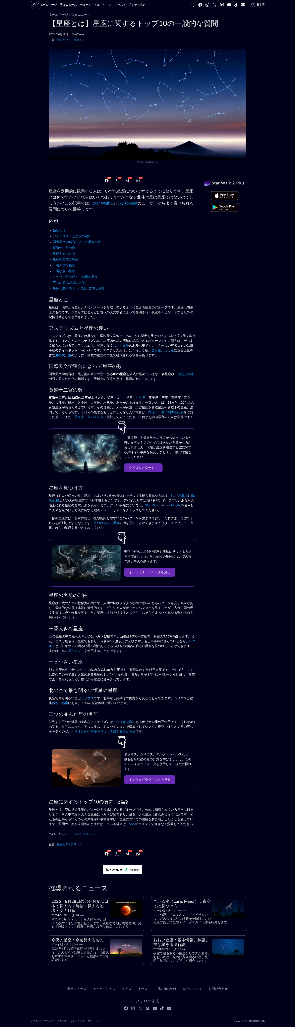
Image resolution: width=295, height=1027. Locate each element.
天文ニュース (81, 14)
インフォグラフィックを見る (150, 572)
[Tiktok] (236, 5)
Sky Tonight (127, 203)
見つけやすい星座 (106, 523)
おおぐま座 (121, 345)
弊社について (192, 988)
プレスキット (77, 1021)
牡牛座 (140, 397)
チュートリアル (104, 988)
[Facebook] (200, 5)
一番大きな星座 (64, 265)
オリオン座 (124, 722)
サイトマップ (95, 1021)
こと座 (156, 350)
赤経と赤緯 (186, 374)
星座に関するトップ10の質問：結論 (79, 288)
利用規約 (62, 1021)
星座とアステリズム (69, 40)
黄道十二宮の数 (64, 247)
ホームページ (58, 14)
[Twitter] (215, 5)
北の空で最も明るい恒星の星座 (75, 277)
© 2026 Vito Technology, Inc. (249, 1021)
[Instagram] (207, 5)
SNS (132, 824)
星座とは (59, 230)
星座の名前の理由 (65, 259)
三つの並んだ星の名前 (69, 282)
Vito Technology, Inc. (148, 162)
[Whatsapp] (138, 181)
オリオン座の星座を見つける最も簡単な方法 (103, 731)
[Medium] (222, 5)
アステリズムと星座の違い (72, 236)
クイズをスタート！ (143, 467)
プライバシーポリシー (42, 1021)
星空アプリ (76, 650)
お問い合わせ (218, 988)
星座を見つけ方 (64, 253)
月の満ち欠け (166, 988)
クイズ (126, 988)
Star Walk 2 (103, 203)
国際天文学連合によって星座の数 (77, 242)
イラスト (144, 988)
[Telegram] (127, 181)
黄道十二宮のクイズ (88, 417)
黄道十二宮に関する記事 (166, 412)
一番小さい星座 (64, 271)
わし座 (169, 350)
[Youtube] (229, 5)
